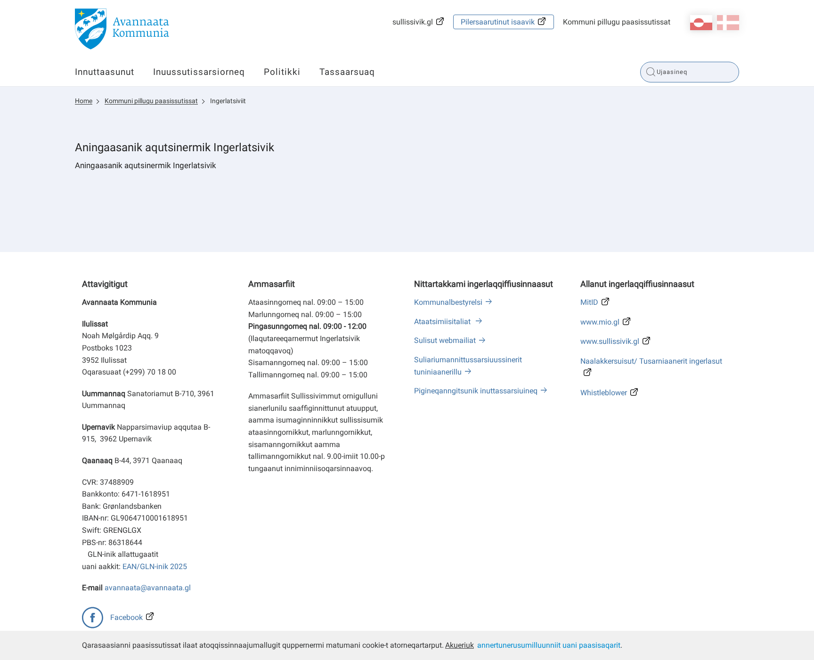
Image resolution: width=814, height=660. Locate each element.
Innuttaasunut (104, 71)
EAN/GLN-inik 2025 (154, 566)
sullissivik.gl (412, 21)
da (728, 22)
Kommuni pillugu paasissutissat (616, 21)
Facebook (126, 617)
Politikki (282, 71)
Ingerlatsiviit (228, 101)
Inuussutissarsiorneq (199, 71)
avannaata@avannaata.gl (148, 587)
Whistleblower (603, 392)
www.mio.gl (599, 322)
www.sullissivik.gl (609, 341)
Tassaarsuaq (347, 71)
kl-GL (701, 22)
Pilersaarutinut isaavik (498, 21)
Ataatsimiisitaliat (443, 321)
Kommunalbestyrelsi (448, 302)
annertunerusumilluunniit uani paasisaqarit (548, 645)
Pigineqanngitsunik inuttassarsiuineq (475, 390)
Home (83, 101)
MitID (589, 302)
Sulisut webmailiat (445, 340)
